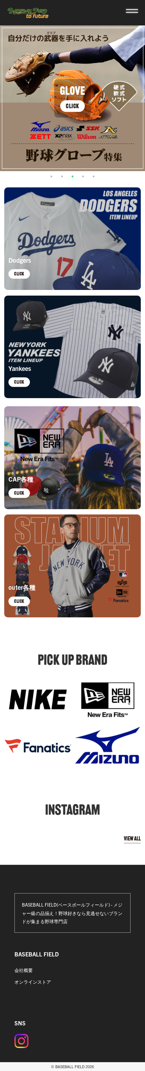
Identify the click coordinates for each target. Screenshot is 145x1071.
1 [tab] (51, 176)
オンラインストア (32, 982)
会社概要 (23, 970)
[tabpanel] (72, 98)
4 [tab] (83, 176)
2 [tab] (61, 176)
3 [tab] (72, 176)
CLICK (72, 106)
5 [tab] (93, 176)
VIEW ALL (132, 838)
